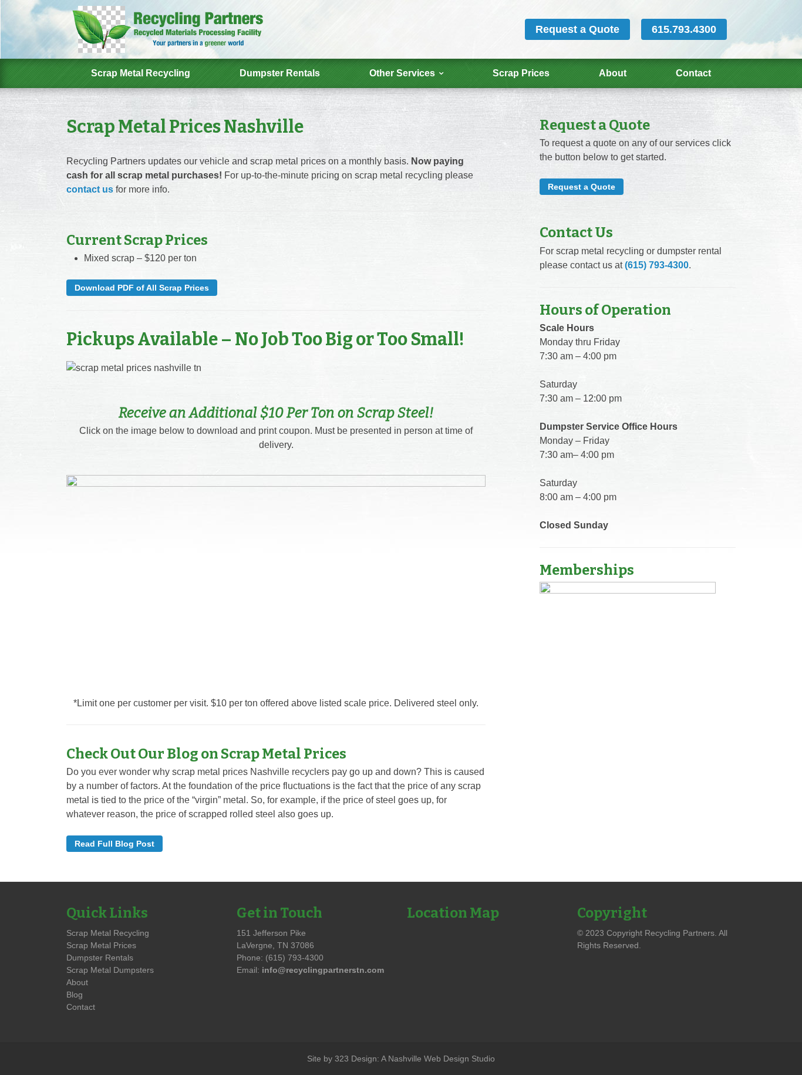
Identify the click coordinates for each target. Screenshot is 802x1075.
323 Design (356, 1058)
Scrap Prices (521, 73)
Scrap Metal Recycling (140, 73)
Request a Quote (577, 29)
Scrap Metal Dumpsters (110, 970)
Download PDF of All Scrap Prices (142, 287)
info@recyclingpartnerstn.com (323, 970)
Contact (693, 73)
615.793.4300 (684, 29)
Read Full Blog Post (114, 843)
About (612, 73)
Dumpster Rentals (280, 73)
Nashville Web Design (428, 1058)
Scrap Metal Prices (101, 945)
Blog (74, 994)
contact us (89, 189)
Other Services (402, 73)
